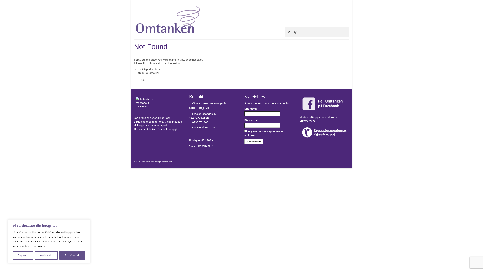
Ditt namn (250, 108)
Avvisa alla (46, 255)
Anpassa (23, 255)
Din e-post (251, 120)
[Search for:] (156, 80)
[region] (49, 241)
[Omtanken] (168, 20)
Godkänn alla (72, 255)
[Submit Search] (137, 80)
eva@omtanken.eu (203, 127)
